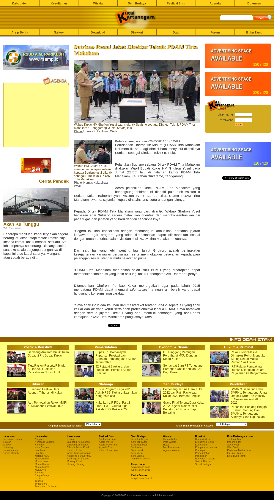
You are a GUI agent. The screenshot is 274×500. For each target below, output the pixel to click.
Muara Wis (40, 469)
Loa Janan (40, 450)
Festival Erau (176, 3)
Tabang (39, 481)
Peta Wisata (169, 441)
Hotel (166, 444)
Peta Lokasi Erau (108, 450)
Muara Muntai (42, 467)
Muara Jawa (41, 461)
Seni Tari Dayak (139, 439)
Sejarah (7, 441)
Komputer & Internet (206, 447)
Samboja (39, 472)
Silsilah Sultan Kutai (78, 447)
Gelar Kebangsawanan (79, 453)
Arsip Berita (19, 32)
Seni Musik (137, 453)
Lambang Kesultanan (78, 441)
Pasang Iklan (234, 441)
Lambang (8, 447)
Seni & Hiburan (203, 461)
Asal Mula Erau (107, 439)
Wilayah (7, 444)
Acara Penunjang (108, 444)
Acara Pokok (106, 441)
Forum (215, 32)
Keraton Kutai (74, 450)
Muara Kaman (42, 464)
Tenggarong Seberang (46, 486)
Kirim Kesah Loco (140, 469)
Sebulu (38, 478)
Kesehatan (201, 444)
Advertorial (233, 444)
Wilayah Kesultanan (77, 444)
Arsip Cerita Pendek (142, 478)
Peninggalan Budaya (78, 458)
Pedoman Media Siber (239, 450)
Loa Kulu (39, 453)
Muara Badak (42, 458)
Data (176, 32)
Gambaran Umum (12, 439)
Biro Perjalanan (171, 447)
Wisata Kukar (170, 439)
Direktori (137, 32)
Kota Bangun (42, 447)
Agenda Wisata (171, 450)
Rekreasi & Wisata (205, 458)
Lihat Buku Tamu (236, 455)
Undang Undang (75, 464)
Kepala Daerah (11, 453)
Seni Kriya (136, 447)
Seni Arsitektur (139, 444)
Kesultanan (59, 3)
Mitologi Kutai (74, 461)
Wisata (98, 3)
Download (98, 32)
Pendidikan (201, 455)
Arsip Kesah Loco (140, 467)
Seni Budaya (137, 3)
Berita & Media (203, 439)
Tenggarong (41, 483)
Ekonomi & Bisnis (205, 441)
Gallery (59, 32)
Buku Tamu (254, 32)
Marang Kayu (42, 455)
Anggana (39, 439)
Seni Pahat (137, 450)
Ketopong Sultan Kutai (79, 455)
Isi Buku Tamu (235, 453)
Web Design (233, 447)
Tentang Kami (234, 439)
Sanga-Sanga (42, 475)
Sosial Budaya (203, 464)
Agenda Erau (106, 447)
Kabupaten (20, 3)
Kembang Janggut (44, 441)
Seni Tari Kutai (139, 441)
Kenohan (39, 444)
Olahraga (200, 450)
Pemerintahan (10, 450)
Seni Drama (137, 455)
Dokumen (254, 3)
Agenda (215, 3)
